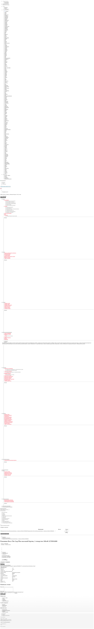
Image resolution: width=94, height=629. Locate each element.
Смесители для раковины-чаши (11, 370)
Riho (5, 132)
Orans (5, 117)
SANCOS (6, 136)
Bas (5, 33)
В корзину (2, 564)
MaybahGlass (6, 107)
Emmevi (5, 62)
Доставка (5, 177)
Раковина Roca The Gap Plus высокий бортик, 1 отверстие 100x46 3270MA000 (15, 538)
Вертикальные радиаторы (8, 499)
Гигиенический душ (7, 372)
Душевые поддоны (7, 305)
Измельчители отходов (8, 473)
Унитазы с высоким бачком (10, 211)
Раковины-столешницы (8, 419)
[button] (4, 525)
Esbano (5, 64)
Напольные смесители (8, 377)
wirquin (5, 164)
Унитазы (5, 206)
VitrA (5, 161)
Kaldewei (5, 94)
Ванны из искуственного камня (9, 256)
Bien (5, 36)
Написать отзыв (8, 544)
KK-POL (5, 99)
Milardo (5, 110)
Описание (6, 341)
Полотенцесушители (5, 459)
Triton (5, 153)
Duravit (5, 59)
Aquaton (5, 23)
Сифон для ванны (7, 258)
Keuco (5, 97)
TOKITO (5, 150)
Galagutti (5, 71)
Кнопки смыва (8, 204)
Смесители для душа (7, 375)
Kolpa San (6, 102)
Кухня (3, 470)
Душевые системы (7, 373)
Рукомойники (6, 416)
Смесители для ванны (8, 371)
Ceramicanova (6, 46)
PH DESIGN (6, 120)
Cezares (5, 48)
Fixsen (5, 69)
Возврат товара (4, 605)
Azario (5, 31)
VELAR (5, 156)
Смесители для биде (7, 378)
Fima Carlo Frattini (7, 67)
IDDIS (5, 87)
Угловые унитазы (9, 209)
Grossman (6, 82)
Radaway (5, 123)
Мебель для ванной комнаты (7, 332)
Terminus (5, 148)
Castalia (5, 45)
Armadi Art (6, 27)
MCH (5, 108)
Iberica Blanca (6, 86)
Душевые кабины (7, 307)
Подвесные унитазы (9, 207)
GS (5, 83)
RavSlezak (6, 128)
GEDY (5, 75)
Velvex (5, 157)
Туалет (3, 199)
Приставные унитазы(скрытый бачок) (12, 208)
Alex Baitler (6, 16)
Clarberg (5, 49)
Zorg (5, 167)
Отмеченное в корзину (5, 533)
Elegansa (5, 61)
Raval (5, 127)
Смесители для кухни (8, 472)
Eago (5, 60)
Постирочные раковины (8, 422)
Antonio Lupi (6, 20)
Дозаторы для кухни (7, 474)
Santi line (5, 140)
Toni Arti (5, 151)
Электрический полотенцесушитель (10, 460)
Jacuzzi (5, 91)
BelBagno (6, 34)
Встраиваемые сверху (8, 417)
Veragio (5, 158)
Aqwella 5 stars (6, 26)
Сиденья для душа (7, 308)
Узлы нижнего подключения (9, 501)
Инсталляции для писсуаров (11, 203)
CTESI (5, 51)
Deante (5, 55)
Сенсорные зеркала (9, 335)
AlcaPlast (5, 15)
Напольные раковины (8, 415)
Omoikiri (5, 115)
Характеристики (5, 553)
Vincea (5, 160)
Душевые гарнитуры (7, 380)
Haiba (5, 84)
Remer (5, 130)
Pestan (5, 119)
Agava (5, 13)
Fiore (5, 68)
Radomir (5, 124)
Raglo (5, 125)
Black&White (6, 37)
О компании (4, 600)
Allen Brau (6, 17)
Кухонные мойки (7, 471)
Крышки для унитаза (9, 212)
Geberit (5, 74)
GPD (5, 80)
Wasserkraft (6, 162)
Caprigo (5, 44)
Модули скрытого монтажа (10, 205)
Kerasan (5, 96)
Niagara (5, 112)
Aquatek (5, 22)
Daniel (5, 54)
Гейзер (5, 169)
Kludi (5, 100)
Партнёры (3, 611)
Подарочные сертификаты (6, 610)
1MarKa (7, 11)
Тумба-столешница (7, 337)
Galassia (5, 72)
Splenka (5, 142)
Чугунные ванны (7, 254)
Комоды (5, 338)
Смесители (4, 367)
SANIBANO (6, 137)
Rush (5, 134)
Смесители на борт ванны (8, 376)
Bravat (5, 42)
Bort (5, 40)
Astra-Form (6, 29)
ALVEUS (6, 18)
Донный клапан (7, 423)
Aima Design (6, 14)
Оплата (5, 8)
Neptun (5, 111)
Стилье (5, 171)
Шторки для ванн (7, 257)
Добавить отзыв (3, 582)
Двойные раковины (7, 420)
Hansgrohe (6, 85)
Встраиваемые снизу (7, 418)
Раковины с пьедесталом (8, 421)
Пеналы (5, 336)
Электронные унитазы (10, 210)
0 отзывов (2, 544)
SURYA (5, 146)
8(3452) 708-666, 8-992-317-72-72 (5, 186)
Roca (8, 555)
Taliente (5, 147)
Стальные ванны (7, 255)
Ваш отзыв (2, 591)
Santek (5, 139)
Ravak (5, 126)
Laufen (5, 104)
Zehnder (5, 166)
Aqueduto (6, 24)
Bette (5, 35)
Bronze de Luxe (6, 43)
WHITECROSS (7, 163)
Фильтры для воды (7, 475)
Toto (5, 152)
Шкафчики (6, 339)
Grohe (5, 81)
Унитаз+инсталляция (7, 213)
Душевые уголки (7, 303)
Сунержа (5, 172)
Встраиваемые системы (10, 374)
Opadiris (5, 116)
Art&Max (5, 28)
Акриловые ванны (7, 253)
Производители (4, 609)
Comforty (5, 50)
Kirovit (5, 98)
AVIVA (5, 30)
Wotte (5, 165)
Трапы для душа (7, 306)
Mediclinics (6, 109)
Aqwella (5, 25)
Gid (5, 78)
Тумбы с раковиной (7, 333)
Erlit (5, 63)
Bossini (5, 41)
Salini (5, 135)
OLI (5, 114)
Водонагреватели (5, 469)
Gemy (5, 76)
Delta (5, 56)
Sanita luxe (6, 138)
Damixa (5, 53)
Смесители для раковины (8, 368)
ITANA (5, 89)
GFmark (5, 77)
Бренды (5, 217)
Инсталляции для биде (10, 201)
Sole (5, 141)
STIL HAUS (6, 144)
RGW (5, 131)
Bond (5, 39)
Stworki (5, 145)
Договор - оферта (7, 175)
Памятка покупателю (7, 178)
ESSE (5, 65)
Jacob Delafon (6, 90)
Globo (5, 79)
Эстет (5, 173)
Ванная (3, 252)
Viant (5, 159)
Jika (5, 92)
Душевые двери (7, 304)
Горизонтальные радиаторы (9, 500)
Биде (5, 214)
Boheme (5, 38)
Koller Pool (6, 101)
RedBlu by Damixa (7, 129)
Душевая (3, 302)
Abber (5, 12)
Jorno (5, 93)
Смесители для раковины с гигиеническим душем (14, 369)
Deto (5, 57)
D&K (5, 52)
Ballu (5, 32)
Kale (5, 95)
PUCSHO (6, 122)
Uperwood (6, 154)
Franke (5, 70)
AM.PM (5, 19)
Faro (5, 66)
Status (5, 143)
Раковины (4, 413)
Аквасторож (6, 168)
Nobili (5, 113)
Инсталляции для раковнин (10, 202)
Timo (5, 149)
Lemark (5, 105)
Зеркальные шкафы (7, 334)
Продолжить (3, 594)
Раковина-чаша (6, 414)
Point (5, 121)
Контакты (6, 7)
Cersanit (5, 47)
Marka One (6, 106)
